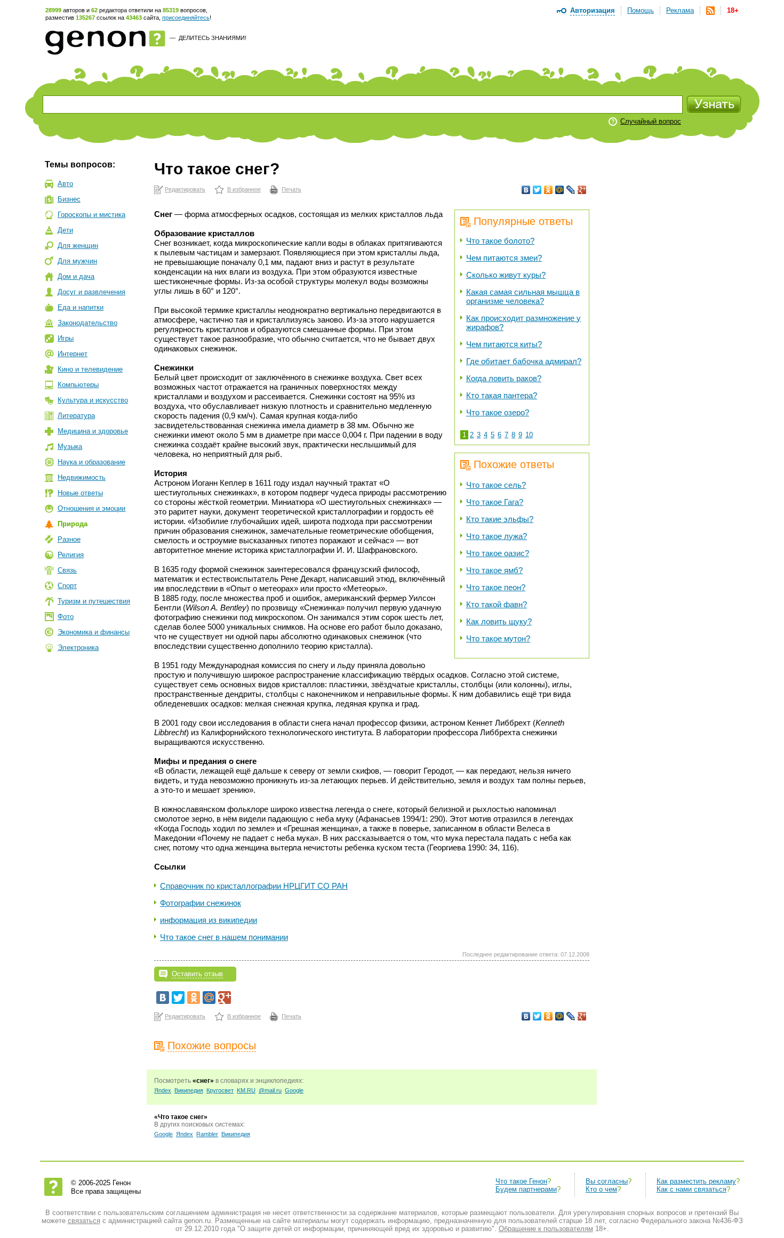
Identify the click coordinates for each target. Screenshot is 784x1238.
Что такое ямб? (494, 570)
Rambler (207, 1134)
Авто (65, 184)
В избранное (244, 189)
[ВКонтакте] (526, 190)
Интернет (72, 354)
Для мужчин (77, 261)
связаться (84, 1221)
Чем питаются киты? (504, 344)
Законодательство (87, 323)
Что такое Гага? (494, 502)
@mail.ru (270, 1090)
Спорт (67, 586)
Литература (76, 416)
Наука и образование (91, 462)
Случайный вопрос (650, 121)
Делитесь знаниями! (212, 38)
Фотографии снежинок (200, 902)
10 (529, 435)
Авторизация (592, 10)
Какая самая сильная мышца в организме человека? (523, 296)
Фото (66, 617)
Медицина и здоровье (93, 431)
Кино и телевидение (90, 369)
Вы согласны (607, 1181)
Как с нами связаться (691, 1189)
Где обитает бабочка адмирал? (523, 361)
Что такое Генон (521, 1181)
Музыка (70, 447)
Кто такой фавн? (496, 604)
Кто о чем (601, 1189)
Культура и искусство (93, 400)
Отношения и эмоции (91, 508)
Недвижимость (82, 477)
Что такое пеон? (495, 587)
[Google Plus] (582, 190)
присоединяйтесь (186, 17)
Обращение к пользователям (546, 1229)
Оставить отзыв (197, 974)
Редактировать (185, 189)
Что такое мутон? (498, 638)
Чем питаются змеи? (504, 257)
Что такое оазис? (497, 553)
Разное (69, 539)
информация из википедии (208, 920)
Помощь (640, 10)
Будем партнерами (526, 1189)
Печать (291, 189)
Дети (65, 230)
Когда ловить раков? (503, 378)
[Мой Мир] (559, 190)
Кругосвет (220, 1090)
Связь (67, 570)
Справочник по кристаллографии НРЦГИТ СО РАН (254, 885)
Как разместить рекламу (696, 1181)
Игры (66, 338)
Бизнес (69, 199)
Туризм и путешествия (94, 601)
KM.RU (246, 1090)
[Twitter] (537, 190)
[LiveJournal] (571, 190)
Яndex (162, 1090)
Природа (72, 524)
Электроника (78, 648)
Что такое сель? (496, 484)
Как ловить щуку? (499, 621)
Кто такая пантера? (501, 395)
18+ (733, 10)
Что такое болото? (500, 240)
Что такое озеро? (497, 412)
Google (294, 1090)
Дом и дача (76, 276)
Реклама (680, 10)
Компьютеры (78, 385)
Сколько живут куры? (506, 274)
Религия (71, 555)
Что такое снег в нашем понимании (224, 937)
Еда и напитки (80, 307)
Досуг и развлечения (91, 292)
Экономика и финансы (94, 632)
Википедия (188, 1090)
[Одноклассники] (548, 190)
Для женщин (78, 246)
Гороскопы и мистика (91, 215)
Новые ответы (80, 493)
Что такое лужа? (496, 536)
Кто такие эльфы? (499, 519)
